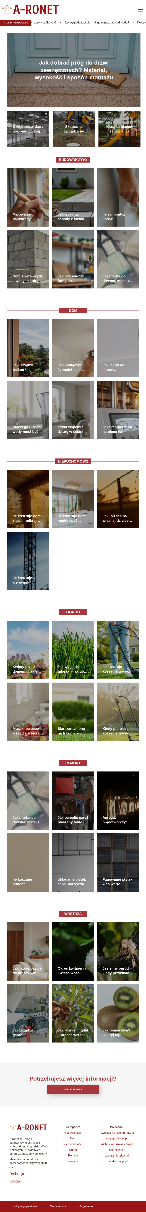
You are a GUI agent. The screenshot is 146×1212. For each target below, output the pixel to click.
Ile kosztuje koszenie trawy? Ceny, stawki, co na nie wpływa (116, 669)
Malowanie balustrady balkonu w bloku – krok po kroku (27, 216)
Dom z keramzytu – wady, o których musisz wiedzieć (28, 278)
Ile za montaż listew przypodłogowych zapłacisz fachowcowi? (118, 216)
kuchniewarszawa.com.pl (117, 1144)
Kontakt (15, 1181)
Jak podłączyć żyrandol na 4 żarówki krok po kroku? (71, 367)
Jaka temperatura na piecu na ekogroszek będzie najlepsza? (118, 429)
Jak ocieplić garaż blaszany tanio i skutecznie (73, 820)
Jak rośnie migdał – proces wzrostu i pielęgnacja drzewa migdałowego (73, 1032)
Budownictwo (73, 160)
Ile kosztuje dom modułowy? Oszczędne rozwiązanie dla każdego (72, 518)
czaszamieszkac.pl (117, 1155)
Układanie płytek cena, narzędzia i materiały (72, 881)
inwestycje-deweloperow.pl (117, 1132)
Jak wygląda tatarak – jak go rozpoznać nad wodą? (71, 669)
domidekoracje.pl (117, 1161)
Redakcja (16, 1174)
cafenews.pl (116, 1149)
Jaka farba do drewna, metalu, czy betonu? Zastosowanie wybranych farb (116, 278)
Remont (73, 763)
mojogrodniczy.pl (116, 1138)
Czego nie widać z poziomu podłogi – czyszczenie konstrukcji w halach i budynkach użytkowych (28, 129)
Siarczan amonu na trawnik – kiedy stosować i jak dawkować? (72, 731)
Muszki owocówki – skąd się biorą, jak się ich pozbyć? (28, 731)
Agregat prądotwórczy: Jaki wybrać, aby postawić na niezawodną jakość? (117, 820)
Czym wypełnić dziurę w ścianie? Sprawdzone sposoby (72, 429)
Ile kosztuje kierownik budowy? (22, 580)
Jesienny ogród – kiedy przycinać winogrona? (117, 970)
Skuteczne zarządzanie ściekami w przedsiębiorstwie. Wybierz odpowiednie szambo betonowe (74, 129)
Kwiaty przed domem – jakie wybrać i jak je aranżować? (104, 22)
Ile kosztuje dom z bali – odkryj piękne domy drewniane (27, 518)
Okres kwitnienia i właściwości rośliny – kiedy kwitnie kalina (72, 970)
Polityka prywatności (25, 1206)
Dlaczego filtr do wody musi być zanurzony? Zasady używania (27, 429)
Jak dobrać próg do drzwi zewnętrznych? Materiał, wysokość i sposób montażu (74, 70)
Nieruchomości (73, 461)
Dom (73, 310)
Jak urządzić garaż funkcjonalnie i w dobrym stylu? (27, 1032)
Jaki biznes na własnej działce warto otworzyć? (117, 518)
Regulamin (86, 1206)
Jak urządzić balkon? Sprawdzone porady (23, 367)
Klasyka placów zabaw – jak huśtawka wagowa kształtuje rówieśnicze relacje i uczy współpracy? (119, 129)
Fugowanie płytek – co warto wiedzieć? (117, 881)
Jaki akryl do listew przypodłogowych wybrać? (118, 367)
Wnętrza (73, 914)
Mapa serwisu (58, 1206)
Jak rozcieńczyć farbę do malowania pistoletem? (71, 278)
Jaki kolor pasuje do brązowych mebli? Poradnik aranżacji (27, 970)
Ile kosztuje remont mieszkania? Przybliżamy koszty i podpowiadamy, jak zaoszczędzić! (27, 881)
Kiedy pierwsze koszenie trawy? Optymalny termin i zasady (118, 731)
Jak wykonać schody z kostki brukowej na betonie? (71, 216)
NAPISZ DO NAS (73, 1089)
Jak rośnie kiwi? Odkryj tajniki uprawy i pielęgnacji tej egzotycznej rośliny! (116, 1032)
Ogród (73, 612)
